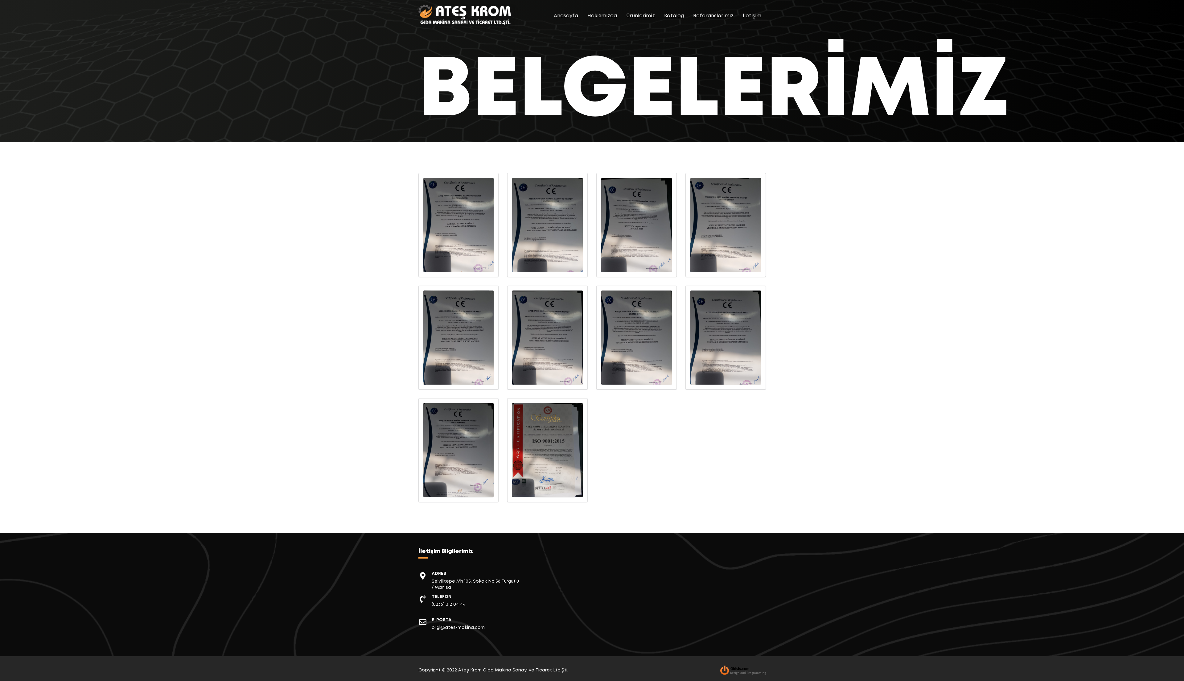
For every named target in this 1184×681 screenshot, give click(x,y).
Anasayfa (566, 16)
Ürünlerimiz (640, 16)
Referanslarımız (713, 16)
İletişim (752, 16)
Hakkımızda (602, 16)
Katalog (674, 16)
